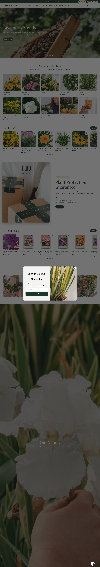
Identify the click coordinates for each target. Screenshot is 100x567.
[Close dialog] (75, 268)
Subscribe (36, 294)
